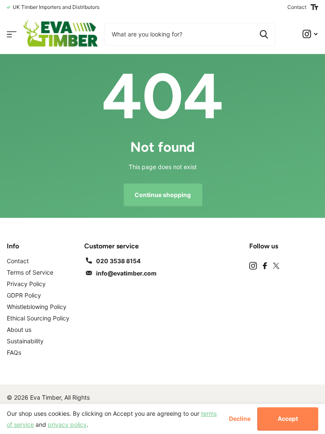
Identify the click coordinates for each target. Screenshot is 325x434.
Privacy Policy (26, 283)
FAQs (14, 352)
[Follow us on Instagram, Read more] (310, 34)
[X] (276, 266)
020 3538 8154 (118, 260)
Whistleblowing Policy (36, 306)
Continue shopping (163, 194)
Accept (288, 418)
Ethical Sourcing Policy (38, 318)
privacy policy (67, 424)
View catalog (12, 34)
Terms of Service (30, 272)
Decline (240, 418)
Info (13, 246)
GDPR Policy (24, 295)
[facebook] (265, 265)
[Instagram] (253, 266)
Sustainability (25, 341)
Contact (296, 7)
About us (19, 329)
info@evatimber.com (126, 273)
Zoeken (263, 34)
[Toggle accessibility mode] (314, 7)
